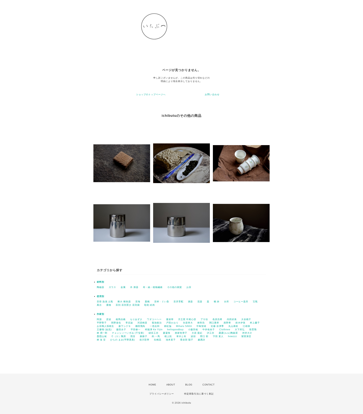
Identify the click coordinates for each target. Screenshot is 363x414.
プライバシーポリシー (161, 393)
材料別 (100, 282)
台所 (226, 301)
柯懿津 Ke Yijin (154, 329)
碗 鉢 (217, 301)
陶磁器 (100, 287)
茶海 (137, 301)
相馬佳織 (121, 319)
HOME (152, 384)
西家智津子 (181, 333)
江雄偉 (246, 326)
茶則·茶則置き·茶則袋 (128, 305)
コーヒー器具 (240, 301)
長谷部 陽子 (186, 339)
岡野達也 (116, 322)
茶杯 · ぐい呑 (161, 301)
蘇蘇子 (143, 336)
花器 (199, 301)
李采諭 (129, 322)
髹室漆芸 (246, 336)
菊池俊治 (157, 322)
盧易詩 (201, 339)
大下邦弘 (240, 329)
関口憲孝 (214, 322)
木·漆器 (134, 287)
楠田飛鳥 (140, 326)
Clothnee (224, 329)
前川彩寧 (144, 339)
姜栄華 (170, 319)
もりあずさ (136, 319)
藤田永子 (121, 329)
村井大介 (247, 333)
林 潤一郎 (102, 333)
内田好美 (232, 319)
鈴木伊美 (240, 322)
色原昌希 (217, 319)
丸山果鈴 (233, 326)
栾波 (108, 319)
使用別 (100, 296)
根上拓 (168, 336)
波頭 (193, 336)
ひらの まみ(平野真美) (122, 339)
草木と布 (181, 336)
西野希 (227, 322)
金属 (123, 287)
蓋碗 (147, 301)
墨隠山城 (102, 336)
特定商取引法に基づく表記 (199, 393)
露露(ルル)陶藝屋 (228, 333)
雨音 (132, 336)
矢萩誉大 (188, 322)
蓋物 (108, 305)
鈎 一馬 (156, 336)
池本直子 (171, 339)
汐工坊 (210, 333)
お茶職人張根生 (105, 326)
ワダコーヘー (154, 319)
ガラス (112, 287)
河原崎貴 (142, 322)
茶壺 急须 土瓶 (105, 301)
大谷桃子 (246, 319)
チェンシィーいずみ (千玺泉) (128, 333)
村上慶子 (255, 322)
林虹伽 (167, 326)
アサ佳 (204, 319)
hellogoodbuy (175, 329)
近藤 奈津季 (217, 326)
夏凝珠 (166, 333)
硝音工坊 (153, 333)
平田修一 (135, 329)
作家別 (100, 314)
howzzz (232, 336)
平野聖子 (102, 322)
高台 (99, 305)
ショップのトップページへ (151, 94)
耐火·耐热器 (124, 301)
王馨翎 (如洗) (104, 329)
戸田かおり (172, 322)
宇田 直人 (218, 336)
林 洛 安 (101, 339)
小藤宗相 (193, 329)
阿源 (99, 319)
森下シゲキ (125, 326)
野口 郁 (204, 336)
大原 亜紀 (197, 333)
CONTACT (208, 384)
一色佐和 (155, 326)
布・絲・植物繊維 (153, 287)
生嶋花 (157, 339)
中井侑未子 (208, 329)
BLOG (188, 384)
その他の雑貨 (174, 287)
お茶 (188, 287)
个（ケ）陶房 (118, 336)
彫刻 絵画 (149, 305)
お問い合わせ (212, 94)
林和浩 (201, 322)
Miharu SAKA (184, 326)
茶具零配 (178, 301)
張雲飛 (253, 329)
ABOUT (170, 384)
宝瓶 (255, 301)
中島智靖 (201, 326)
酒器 (190, 301)
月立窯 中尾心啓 (187, 319)
